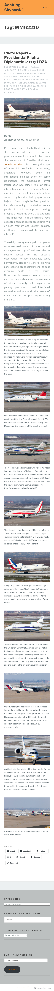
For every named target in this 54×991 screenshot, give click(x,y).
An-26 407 (23, 73)
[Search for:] (27, 919)
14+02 (41, 70)
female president (13, 164)
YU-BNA (31, 86)
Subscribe (12, 969)
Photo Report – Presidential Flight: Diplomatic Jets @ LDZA (25, 57)
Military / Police (16, 70)
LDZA (26, 83)
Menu (46, 7)
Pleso (13, 86)
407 (6, 73)
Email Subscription (18, 955)
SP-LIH (22, 86)
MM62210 (36, 83)
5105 (13, 73)
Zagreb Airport (14, 89)
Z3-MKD (41, 86)
